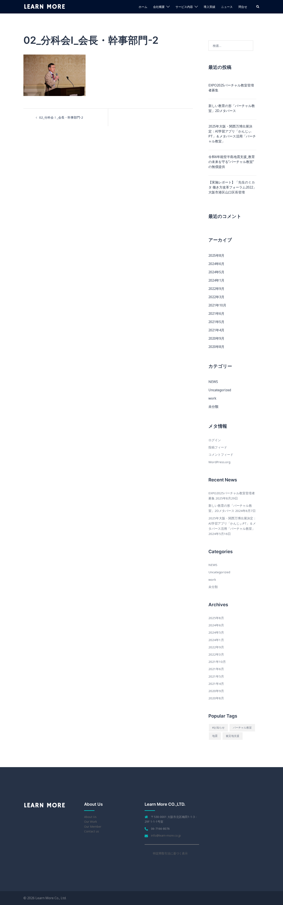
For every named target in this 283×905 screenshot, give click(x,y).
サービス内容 (184, 7)
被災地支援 (232, 736)
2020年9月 (216, 338)
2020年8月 (216, 346)
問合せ (242, 7)
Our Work (90, 822)
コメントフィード (220, 454)
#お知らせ (218, 727)
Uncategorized (219, 390)
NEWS (213, 381)
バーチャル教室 (242, 727)
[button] (258, 6)
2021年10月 (217, 305)
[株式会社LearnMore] (44, 6)
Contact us (91, 831)
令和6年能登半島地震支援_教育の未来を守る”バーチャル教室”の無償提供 (231, 161)
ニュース (227, 7)
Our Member (92, 826)
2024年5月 (216, 272)
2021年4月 (216, 330)
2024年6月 (216, 263)
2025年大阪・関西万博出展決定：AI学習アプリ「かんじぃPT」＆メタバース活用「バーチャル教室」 (232, 133)
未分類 (213, 406)
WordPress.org (219, 462)
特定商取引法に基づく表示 (170, 853)
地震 (215, 736)
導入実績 (209, 7)
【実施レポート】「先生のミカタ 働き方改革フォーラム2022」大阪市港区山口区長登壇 (232, 187)
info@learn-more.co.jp (166, 835)
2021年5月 (216, 321)
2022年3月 (216, 297)
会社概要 (159, 7)
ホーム (143, 7)
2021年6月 (216, 313)
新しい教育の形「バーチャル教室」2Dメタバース (231, 108)
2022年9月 (216, 288)
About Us (90, 817)
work (212, 398)
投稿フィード (217, 447)
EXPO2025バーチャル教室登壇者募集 (231, 87)
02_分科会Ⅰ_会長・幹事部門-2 (61, 117)
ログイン (214, 440)
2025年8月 (216, 255)
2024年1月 (216, 280)
